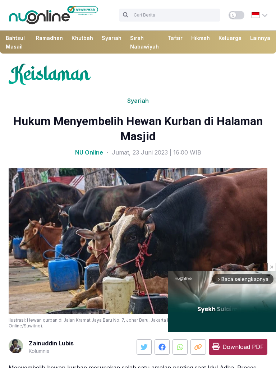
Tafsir (175, 38)
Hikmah (200, 38)
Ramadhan (49, 38)
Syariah (111, 38)
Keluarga (230, 38)
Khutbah (82, 38)
